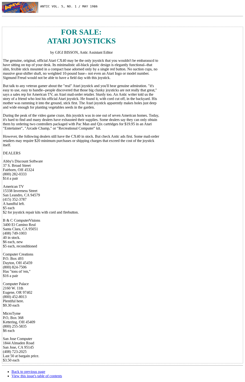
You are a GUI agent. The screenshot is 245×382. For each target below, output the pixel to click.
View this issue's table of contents (36, 376)
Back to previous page (28, 372)
